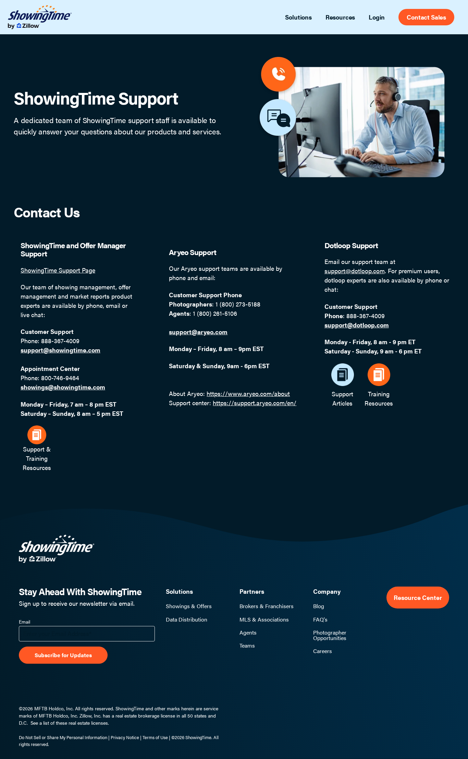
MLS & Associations (264, 619)
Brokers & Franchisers (266, 606)
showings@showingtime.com (63, 387)
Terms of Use (155, 737)
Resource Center (418, 597)
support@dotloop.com (354, 270)
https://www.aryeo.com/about (248, 393)
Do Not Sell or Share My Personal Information (63, 737)
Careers (322, 651)
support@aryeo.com (198, 331)
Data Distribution (186, 619)
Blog (318, 606)
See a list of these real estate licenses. (69, 722)
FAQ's (320, 619)
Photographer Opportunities (329, 635)
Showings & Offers (189, 606)
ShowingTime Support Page (58, 270)
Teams (247, 645)
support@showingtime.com (60, 350)
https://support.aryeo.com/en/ (254, 402)
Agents (248, 632)
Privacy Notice (125, 737)
